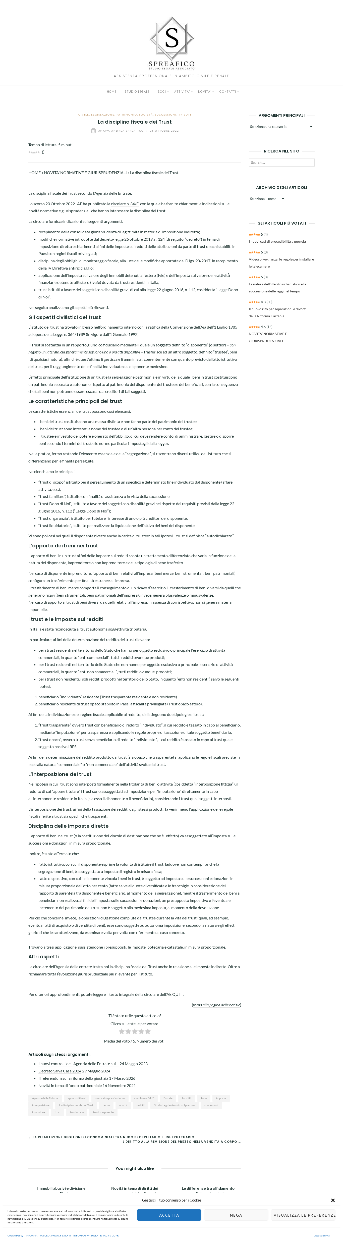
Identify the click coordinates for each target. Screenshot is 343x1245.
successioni (211, 1105)
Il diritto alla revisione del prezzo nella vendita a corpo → (181, 1141)
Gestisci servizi (322, 1235)
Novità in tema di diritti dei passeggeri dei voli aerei (134, 1190)
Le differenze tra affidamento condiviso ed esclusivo (208, 1190)
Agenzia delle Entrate (45, 1098)
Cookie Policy (15, 1235)
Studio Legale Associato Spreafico (174, 1105)
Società (146, 114)
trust (58, 1112)
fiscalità (187, 1098)
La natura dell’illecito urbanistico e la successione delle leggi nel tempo (277, 287)
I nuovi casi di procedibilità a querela (277, 241)
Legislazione (103, 114)
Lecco (106, 1105)
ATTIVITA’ (182, 91)
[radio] (122, 1032)
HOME (111, 91)
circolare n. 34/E (125, 203)
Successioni (166, 114)
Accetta (169, 1215)
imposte (221, 1098)
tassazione (38, 1112)
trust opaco (77, 1112)
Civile (83, 114)
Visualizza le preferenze (304, 1215)
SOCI (162, 91)
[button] (332, 1200)
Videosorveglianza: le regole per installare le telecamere (281, 262)
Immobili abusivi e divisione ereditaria (61, 1190)
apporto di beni (77, 1098)
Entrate (168, 1098)
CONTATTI (227, 91)
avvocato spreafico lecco (110, 1098)
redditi (141, 1105)
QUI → (178, 994)
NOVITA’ (204, 91)
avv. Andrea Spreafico (121, 130)
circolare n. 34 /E (144, 1098)
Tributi (185, 114)
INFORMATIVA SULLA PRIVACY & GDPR (48, 1235)
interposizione (40, 1105)
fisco (204, 1098)
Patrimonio (127, 114)
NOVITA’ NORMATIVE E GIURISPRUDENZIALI (85, 172)
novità (123, 1105)
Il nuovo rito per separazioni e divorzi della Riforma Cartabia (278, 312)
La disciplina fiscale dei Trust (76, 1105)
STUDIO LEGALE (137, 91)
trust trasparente (103, 1112)
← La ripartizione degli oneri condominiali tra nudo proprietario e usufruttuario (111, 1137)
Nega (236, 1215)
